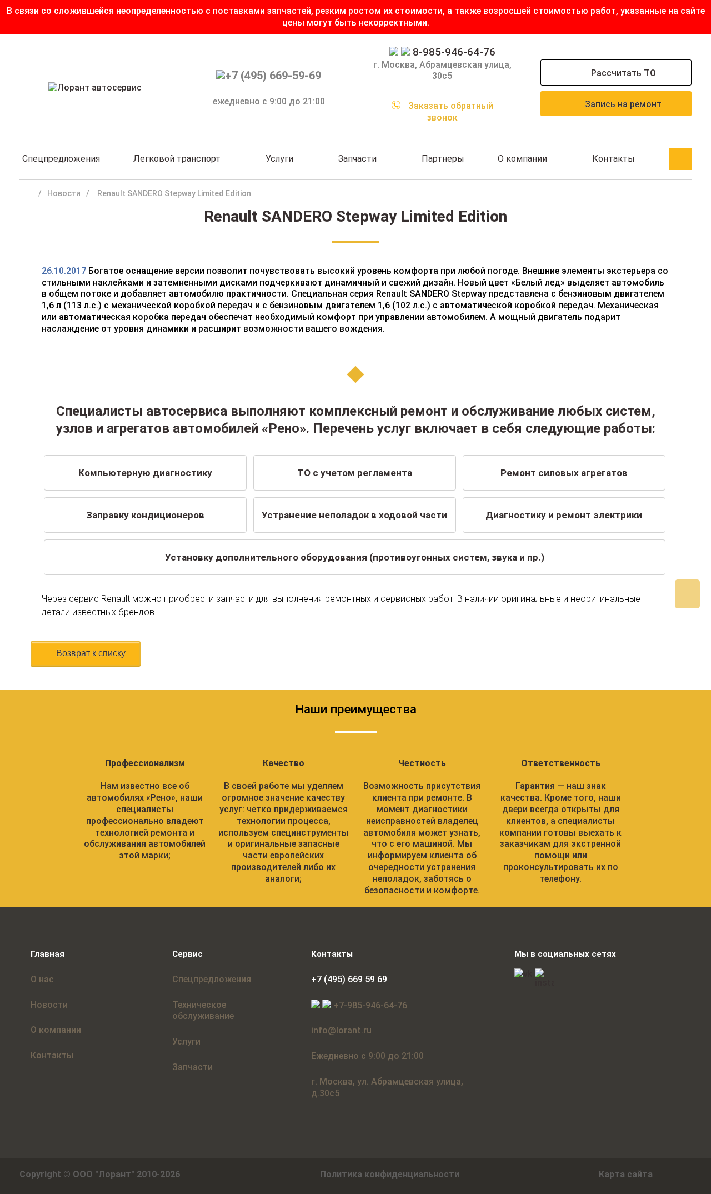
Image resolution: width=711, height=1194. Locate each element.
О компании (522, 158)
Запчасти (357, 158)
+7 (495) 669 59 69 (349, 979)
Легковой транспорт (177, 158)
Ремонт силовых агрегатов (564, 472)
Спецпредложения (61, 158)
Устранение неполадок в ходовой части (354, 515)
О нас (42, 979)
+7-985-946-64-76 (370, 1005)
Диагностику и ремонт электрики (563, 515)
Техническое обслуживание (203, 1011)
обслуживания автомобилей (145, 843)
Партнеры (443, 158)
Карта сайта (626, 1174)
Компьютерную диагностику (145, 472)
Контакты (613, 158)
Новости (64, 193)
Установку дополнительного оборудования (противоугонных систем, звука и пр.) (354, 557)
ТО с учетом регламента (354, 472)
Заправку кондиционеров (145, 515)
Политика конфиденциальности (389, 1174)
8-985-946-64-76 (454, 52)
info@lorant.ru (341, 1030)
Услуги (279, 158)
